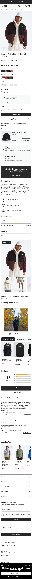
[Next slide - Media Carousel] (29, 320)
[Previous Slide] (2, 49)
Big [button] (11, 92)
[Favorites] (29, 119)
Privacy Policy (17, 514)
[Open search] (19, 6)
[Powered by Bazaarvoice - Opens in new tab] (15, 334)
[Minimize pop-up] (26, 565)
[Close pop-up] (30, 565)
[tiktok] (11, 545)
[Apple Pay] (13, 119)
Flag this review (27, 414)
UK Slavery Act (5, 559)
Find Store (7, 158)
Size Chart (5, 102)
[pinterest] (15, 545)
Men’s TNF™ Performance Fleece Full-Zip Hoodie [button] (6, 463)
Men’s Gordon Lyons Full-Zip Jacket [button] (18, 463)
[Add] (12, 344)
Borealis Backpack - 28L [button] (6, 359)
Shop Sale (24, 1)
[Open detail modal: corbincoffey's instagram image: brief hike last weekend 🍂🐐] (16, 319)
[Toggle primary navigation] (29, 6)
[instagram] (7, 545)
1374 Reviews (7, 380)
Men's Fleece (5, 9)
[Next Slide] (5, 49)
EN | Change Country (9, 552)
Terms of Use (26, 514)
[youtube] (2, 545)
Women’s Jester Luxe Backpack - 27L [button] (19, 360)
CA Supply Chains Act (7, 555)
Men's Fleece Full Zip (16, 9)
